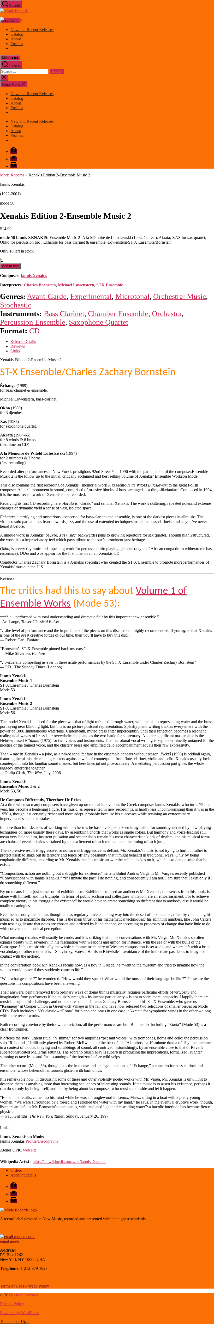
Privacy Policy (37, 1286)
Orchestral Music (179, 296)
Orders (16, 1170)
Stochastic (15, 305)
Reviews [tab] (17, 346)
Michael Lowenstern (76, 285)
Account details (23, 1175)
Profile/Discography (42, 1141)
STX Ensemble (109, 285)
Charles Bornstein (40, 285)
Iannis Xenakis (34, 275)
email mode (9, 1241)
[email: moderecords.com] (17, 1236)
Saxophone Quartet (98, 322)
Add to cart (10, 266)
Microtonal (132, 296)
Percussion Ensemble (32, 322)
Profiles (16, 43)
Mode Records (12, 175)
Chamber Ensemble (118, 313)
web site (30, 1150)
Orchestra (167, 313)
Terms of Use (11, 1286)
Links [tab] (15, 351)
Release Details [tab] (23, 341)
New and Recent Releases (32, 29)
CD (34, 331)
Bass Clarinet (64, 313)
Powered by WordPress (19, 1312)
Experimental (91, 296)
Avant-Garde (47, 296)
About (15, 39)
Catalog (16, 34)
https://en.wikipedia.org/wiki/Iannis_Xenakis (69, 1161)
